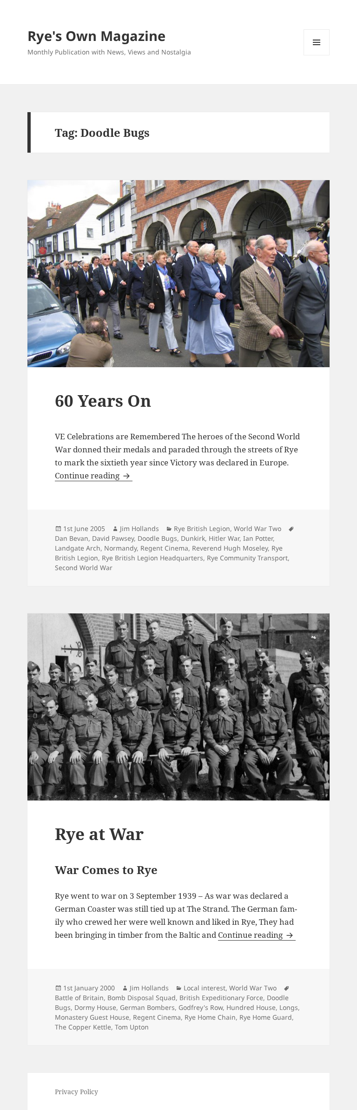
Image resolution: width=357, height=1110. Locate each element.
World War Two (257, 528)
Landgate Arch (77, 548)
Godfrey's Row (200, 1007)
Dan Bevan (71, 538)
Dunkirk (193, 538)
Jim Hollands (139, 528)
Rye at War (99, 834)
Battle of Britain (79, 997)
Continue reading (93, 475)
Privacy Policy (76, 1091)
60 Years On (103, 400)
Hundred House (251, 1007)
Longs (288, 1007)
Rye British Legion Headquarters (152, 557)
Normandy (120, 548)
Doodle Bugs (157, 538)
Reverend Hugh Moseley (230, 548)
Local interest (204, 987)
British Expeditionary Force (221, 997)
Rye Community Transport (247, 557)
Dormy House (95, 1007)
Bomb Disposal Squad (141, 997)
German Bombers (147, 1007)
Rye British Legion (202, 528)
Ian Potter (258, 538)
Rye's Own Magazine (96, 36)
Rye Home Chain (210, 1017)
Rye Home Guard (265, 1017)
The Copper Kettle (83, 1027)
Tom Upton (132, 1027)
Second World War (83, 567)
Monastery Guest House (92, 1017)
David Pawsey (113, 538)
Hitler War (224, 538)
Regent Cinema (164, 548)
